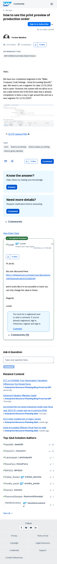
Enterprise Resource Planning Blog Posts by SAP (28, 387)
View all (6, 513)
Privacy (14, 536)
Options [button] (52, 24)
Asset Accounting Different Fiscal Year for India (24, 427)
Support (42, 550)
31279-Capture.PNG (17, 134)
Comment (47, 161)
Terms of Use (42, 536)
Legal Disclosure (43, 543)
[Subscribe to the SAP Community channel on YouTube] (31, 528)
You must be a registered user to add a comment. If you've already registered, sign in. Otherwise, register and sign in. (27, 319)
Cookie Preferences (14, 558)
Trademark (14, 550)
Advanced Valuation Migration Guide (19, 395)
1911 (6, 147)
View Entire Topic (11, 233)
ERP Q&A (9, 10)
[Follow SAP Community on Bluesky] (26, 528)
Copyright (14, 543)
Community (19, 4)
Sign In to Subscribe (39, 24)
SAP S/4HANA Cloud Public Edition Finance (19, 56)
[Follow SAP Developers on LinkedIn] (36, 528)
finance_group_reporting (13, 151)
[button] (36, 44)
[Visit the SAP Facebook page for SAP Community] (21, 528)
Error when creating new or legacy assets (22, 419)
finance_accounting (18, 147)
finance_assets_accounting (39, 147)
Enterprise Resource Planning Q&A (21, 414)
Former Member (19, 37)
